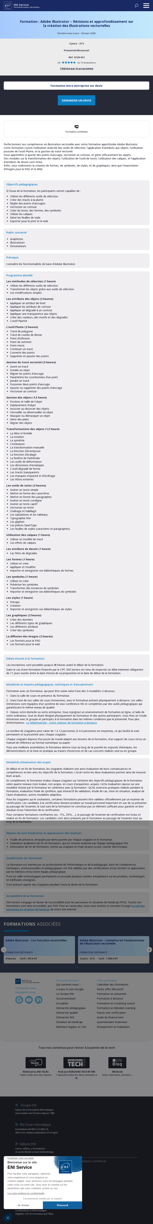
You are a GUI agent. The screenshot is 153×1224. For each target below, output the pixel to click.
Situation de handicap (69, 1022)
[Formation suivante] (149, 949)
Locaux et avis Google (70, 989)
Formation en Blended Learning (116, 1008)
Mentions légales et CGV (71, 1027)
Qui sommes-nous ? (68, 984)
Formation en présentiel (111, 994)
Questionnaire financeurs (112, 1022)
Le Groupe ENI (65, 994)
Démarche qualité (67, 1012)
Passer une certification (111, 1012)
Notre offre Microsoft (110, 989)
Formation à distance (110, 998)
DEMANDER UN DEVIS (76, 100)
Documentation (66, 998)
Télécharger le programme (76, 68)
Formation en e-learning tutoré (116, 1003)
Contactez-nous (25, 988)
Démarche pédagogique (71, 1008)
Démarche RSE (65, 1017)
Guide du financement (110, 1017)
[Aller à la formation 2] (77, 967)
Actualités (62, 1003)
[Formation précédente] (4, 949)
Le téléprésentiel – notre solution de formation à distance (61, 722)
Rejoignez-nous (25, 992)
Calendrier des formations (112, 984)
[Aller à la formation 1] (75, 967)
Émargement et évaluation (113, 1027)
